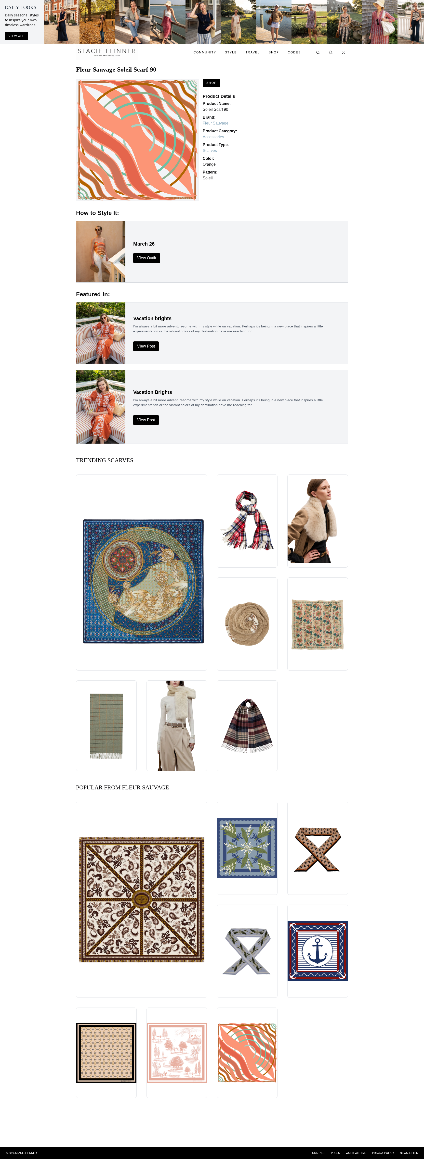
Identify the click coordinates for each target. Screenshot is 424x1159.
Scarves (210, 151)
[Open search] (318, 52)
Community (205, 52)
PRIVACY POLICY (383, 1152)
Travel (253, 52)
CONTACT (318, 1152)
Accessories (213, 137)
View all (16, 36)
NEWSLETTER (409, 1152)
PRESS (335, 1152)
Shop (274, 52)
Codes (294, 52)
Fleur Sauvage (215, 123)
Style (231, 52)
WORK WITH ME (356, 1152)
